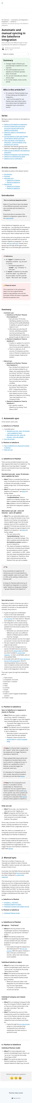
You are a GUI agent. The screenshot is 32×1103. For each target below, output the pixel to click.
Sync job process (9, 439)
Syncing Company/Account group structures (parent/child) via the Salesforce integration (14, 128)
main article (9, 218)
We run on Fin (17, 1098)
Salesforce (13, 21)
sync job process (24, 1024)
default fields (18, 651)
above (10, 848)
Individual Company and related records (16, 906)
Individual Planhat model (12, 913)
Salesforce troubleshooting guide (14, 156)
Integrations (5, 21)
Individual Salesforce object (12, 904)
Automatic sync (9, 178)
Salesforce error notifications (13, 158)
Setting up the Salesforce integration (15, 124)
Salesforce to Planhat (13, 180)
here (10, 243)
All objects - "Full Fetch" (11, 902)
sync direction (8, 619)
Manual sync (8, 184)
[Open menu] (28, 3)
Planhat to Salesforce (13, 182)
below (24, 491)
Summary (7, 176)
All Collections (5, 20)
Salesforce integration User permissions (16, 154)
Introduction (8, 174)
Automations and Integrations (19, 20)
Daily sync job (8, 450)
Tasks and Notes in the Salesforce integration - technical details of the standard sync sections (15, 142)
